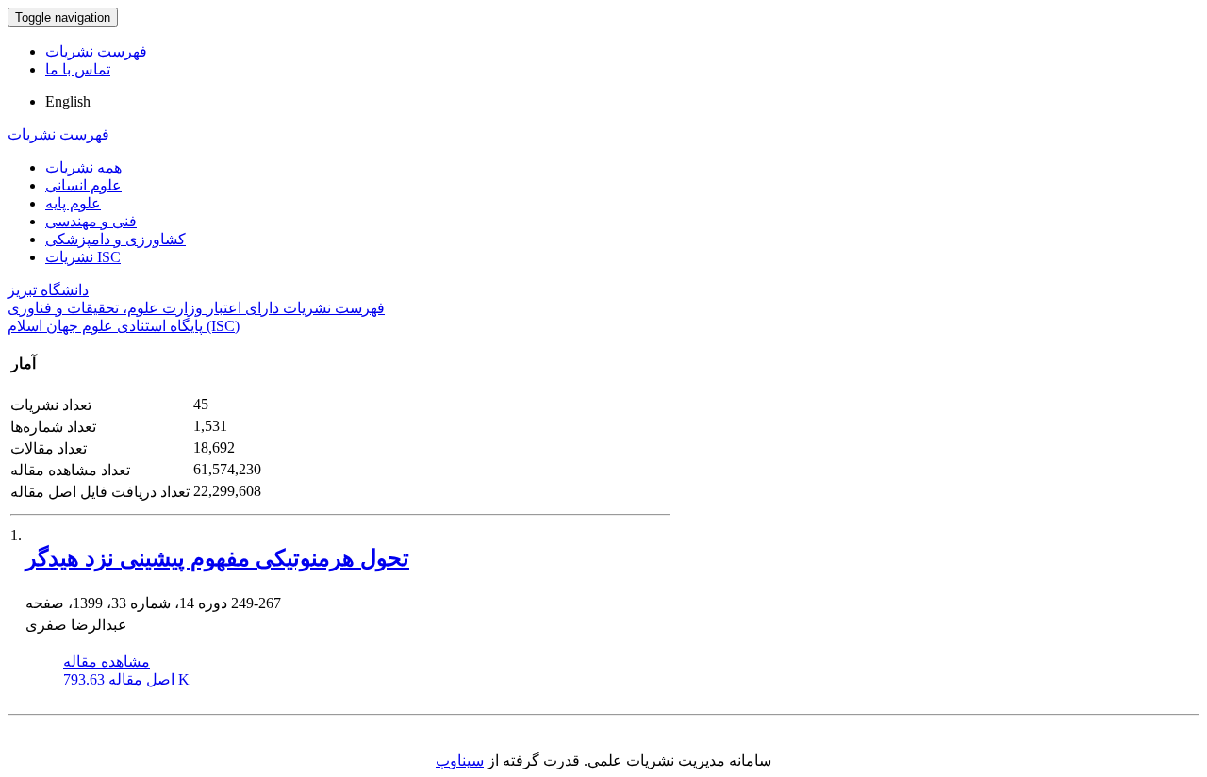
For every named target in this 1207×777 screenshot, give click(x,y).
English (68, 101)
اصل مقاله (126, 679)
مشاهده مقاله (106, 661)
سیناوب (460, 760)
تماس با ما (77, 69)
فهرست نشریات (96, 51)
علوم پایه (73, 203)
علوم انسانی (83, 185)
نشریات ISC (83, 257)
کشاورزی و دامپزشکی (115, 239)
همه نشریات (83, 167)
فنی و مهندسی (91, 221)
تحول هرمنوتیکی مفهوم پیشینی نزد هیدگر (217, 558)
